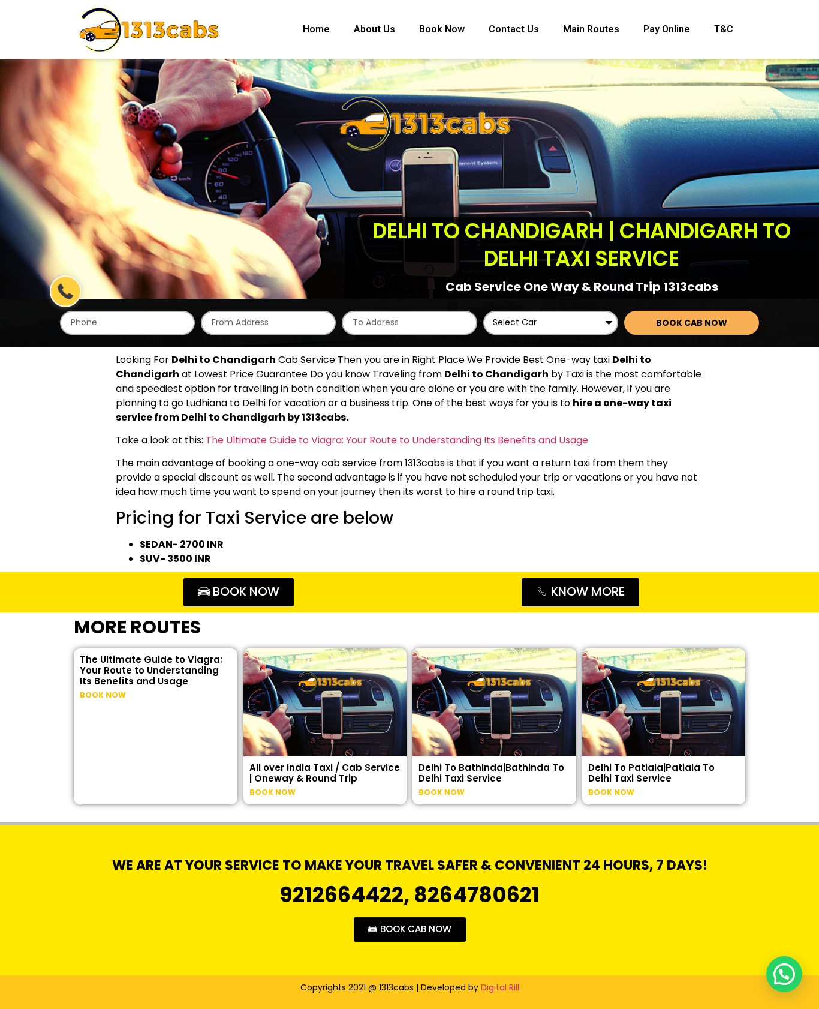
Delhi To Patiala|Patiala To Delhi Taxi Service (651, 773)
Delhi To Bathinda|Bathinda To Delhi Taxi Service (491, 773)
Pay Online (666, 29)
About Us (374, 29)
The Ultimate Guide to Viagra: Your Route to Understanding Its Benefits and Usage (397, 440)
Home (316, 29)
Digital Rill (500, 987)
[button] (784, 974)
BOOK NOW (103, 695)
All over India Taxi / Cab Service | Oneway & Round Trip (324, 773)
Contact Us (514, 29)
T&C (723, 29)
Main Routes (591, 29)
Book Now (442, 29)
